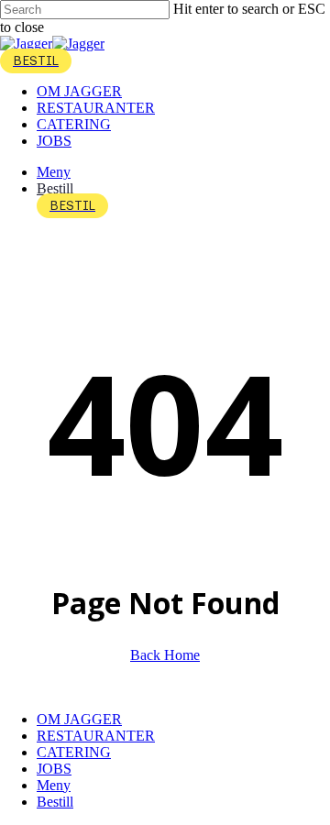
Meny (54, 785)
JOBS (54, 768)
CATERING (74, 752)
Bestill (55, 801)
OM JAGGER (79, 719)
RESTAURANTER (96, 735)
